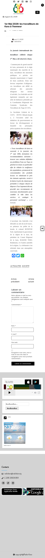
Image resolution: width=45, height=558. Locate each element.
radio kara (15, 7)
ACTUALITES (15, 266)
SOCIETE (25, 266)
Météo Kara (7, 445)
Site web (14, 342)
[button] (37, 12)
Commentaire (16, 304)
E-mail (14, 334)
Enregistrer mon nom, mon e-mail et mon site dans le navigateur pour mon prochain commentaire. (21, 355)
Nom (13, 326)
